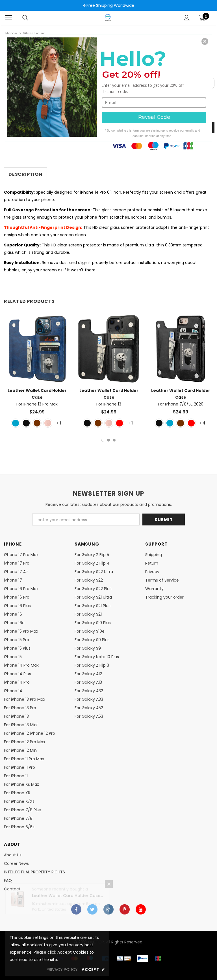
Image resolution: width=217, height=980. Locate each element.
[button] (204, 41)
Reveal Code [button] (154, 117)
